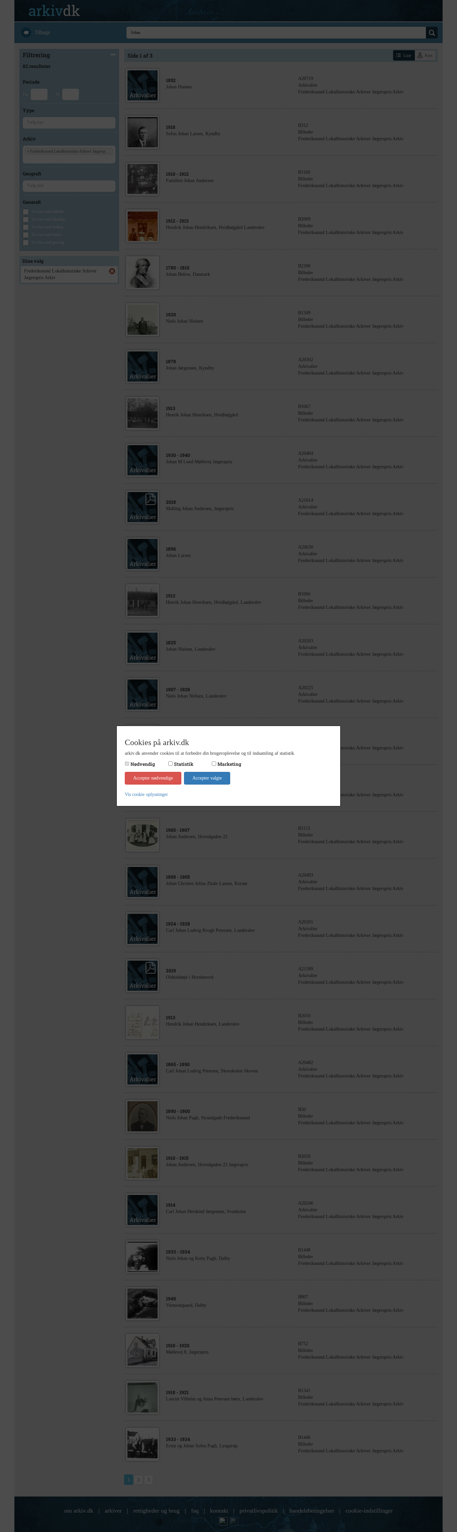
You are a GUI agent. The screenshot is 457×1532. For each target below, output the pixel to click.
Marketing (229, 764)
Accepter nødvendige (153, 778)
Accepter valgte (207, 778)
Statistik (183, 764)
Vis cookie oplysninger (146, 794)
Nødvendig (142, 764)
